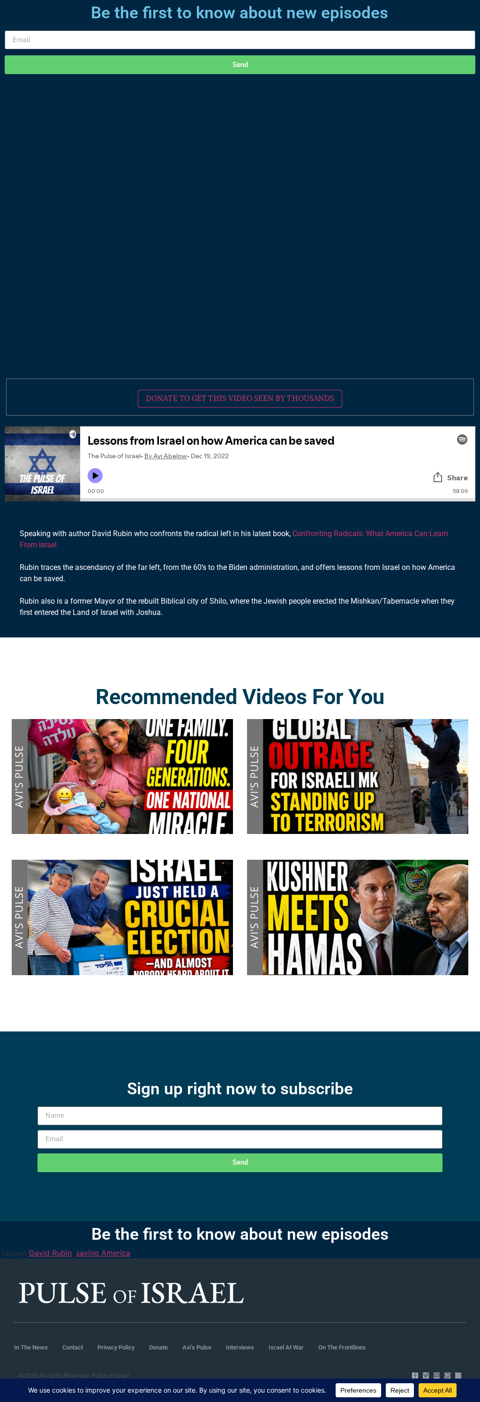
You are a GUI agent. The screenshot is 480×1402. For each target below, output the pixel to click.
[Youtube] (437, 1375)
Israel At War (286, 1347)
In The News (31, 1347)
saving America (103, 1253)
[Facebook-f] (415, 1375)
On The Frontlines (342, 1347)
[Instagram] (458, 1375)
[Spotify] (447, 1375)
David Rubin (50, 1253)
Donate (158, 1347)
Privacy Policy (116, 1347)
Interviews (240, 1347)
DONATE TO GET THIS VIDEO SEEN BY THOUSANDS (240, 398)
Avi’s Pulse (196, 1347)
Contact (72, 1347)
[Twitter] (426, 1375)
